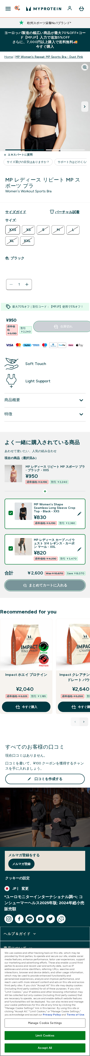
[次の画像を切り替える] (84, 106)
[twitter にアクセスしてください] (50, 919)
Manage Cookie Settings (45, 1023)
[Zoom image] (84, 67)
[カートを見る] (81, 8)
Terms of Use (75, 1014)
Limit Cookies (45, 1035)
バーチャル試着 (67, 212)
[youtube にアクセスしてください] (40, 919)
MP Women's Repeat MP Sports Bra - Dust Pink (49, 56)
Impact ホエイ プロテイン (26, 674)
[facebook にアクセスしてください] (19, 919)
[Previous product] (75, 721)
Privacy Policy (52, 1014)
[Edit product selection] (79, 514)
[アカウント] (70, 9)
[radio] (12, 230)
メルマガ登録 (21, 864)
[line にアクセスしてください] (29, 919)
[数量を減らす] (11, 284)
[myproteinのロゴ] (43, 8)
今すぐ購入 (29, 707)
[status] (19, 284)
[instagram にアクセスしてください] (8, 919)
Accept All (45, 1048)
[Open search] (17, 8)
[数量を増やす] (27, 284)
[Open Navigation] (8, 8)
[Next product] (84, 721)
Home (8, 56)
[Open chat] (61, 919)
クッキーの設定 (17, 878)
